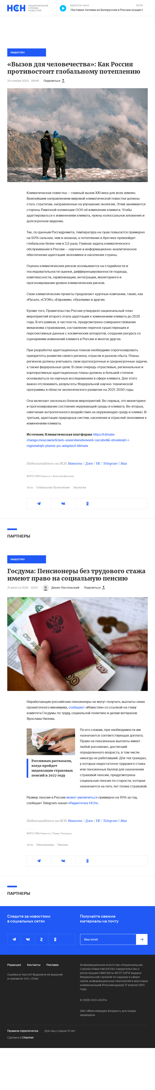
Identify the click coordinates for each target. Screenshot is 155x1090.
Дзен (89, 463)
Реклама (52, 965)
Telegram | (111, 463)
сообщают (77, 707)
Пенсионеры (45, 845)
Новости (75, 463)
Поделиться (52, 81)
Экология (79, 487)
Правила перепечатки (22, 1031)
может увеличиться (81, 797)
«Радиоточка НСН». (83, 803)
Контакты (33, 965)
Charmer (28, 1037)
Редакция (14, 965)
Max (123, 463)
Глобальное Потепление (53, 487)
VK (98, 463)
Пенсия (62, 845)
